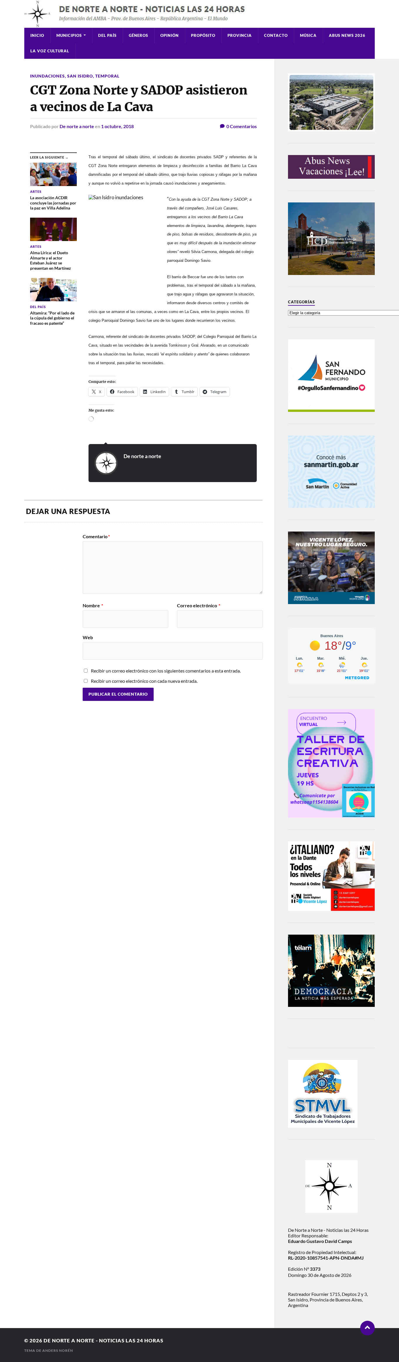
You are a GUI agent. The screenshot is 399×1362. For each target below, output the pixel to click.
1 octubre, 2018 (117, 126)
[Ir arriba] (367, 1328)
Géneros (138, 35)
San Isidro (80, 75)
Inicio (37, 35)
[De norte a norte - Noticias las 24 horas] (199, 14)
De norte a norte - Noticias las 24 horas (103, 1340)
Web (88, 637)
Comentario (96, 536)
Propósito (203, 35)
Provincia (240, 35)
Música (308, 35)
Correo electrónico (198, 605)
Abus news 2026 (347, 35)
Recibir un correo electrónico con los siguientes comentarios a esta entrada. (166, 670)
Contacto (276, 35)
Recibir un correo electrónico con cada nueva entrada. (144, 681)
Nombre (93, 605)
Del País (107, 35)
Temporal (107, 75)
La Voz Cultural (49, 51)
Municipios (69, 35)
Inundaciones (47, 75)
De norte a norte (77, 126)
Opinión (169, 35)
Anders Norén (57, 1350)
